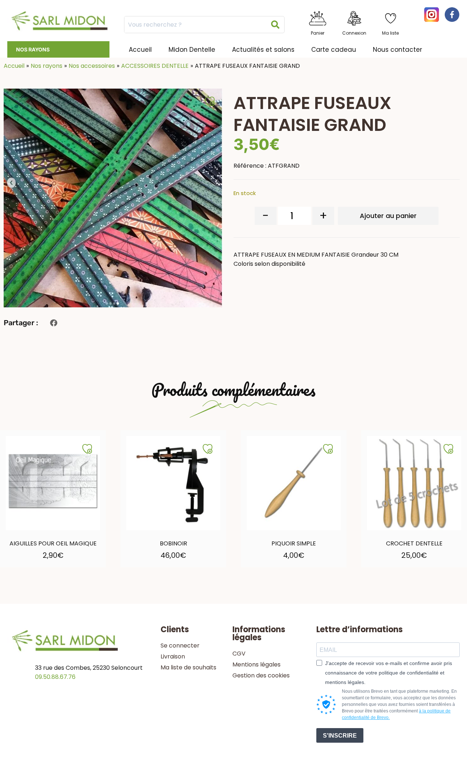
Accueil (140, 49)
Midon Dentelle (192, 49)
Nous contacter (397, 49)
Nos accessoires (92, 66)
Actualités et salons (263, 49)
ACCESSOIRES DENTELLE (155, 66)
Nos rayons (33, 49)
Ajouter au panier (388, 215)
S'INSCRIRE (340, 735)
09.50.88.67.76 (55, 677)
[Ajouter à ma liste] (87, 448)
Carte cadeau (333, 49)
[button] (53, 323)
